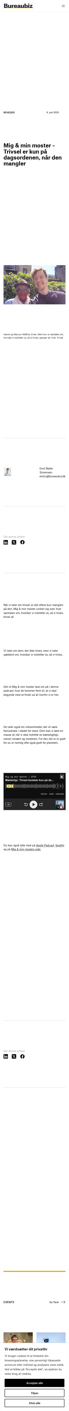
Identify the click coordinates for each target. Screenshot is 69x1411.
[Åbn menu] (63, 6)
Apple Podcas (44, 845)
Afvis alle (34, 1403)
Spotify (59, 845)
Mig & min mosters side (25, 849)
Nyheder (9, 112)
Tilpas (34, 1393)
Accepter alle (34, 1383)
